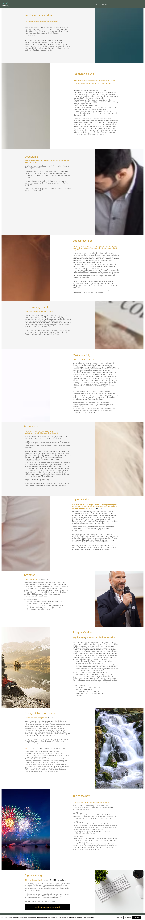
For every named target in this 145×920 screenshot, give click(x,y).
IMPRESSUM (68, 914)
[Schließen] (143, 917)
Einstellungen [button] (119, 917)
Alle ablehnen (128, 917)
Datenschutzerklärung (88, 917)
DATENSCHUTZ (75, 914)
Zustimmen (137, 917)
